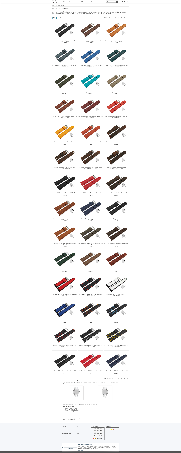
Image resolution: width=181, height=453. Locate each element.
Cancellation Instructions (66, 433)
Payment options (65, 430)
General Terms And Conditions (82, 430)
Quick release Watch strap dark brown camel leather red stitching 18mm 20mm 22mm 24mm (116, 142)
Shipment (63, 431)
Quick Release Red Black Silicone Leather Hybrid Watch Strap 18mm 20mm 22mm (65, 295)
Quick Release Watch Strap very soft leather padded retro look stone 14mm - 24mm (90, 244)
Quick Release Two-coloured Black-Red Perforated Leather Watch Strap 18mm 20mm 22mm (64, 346)
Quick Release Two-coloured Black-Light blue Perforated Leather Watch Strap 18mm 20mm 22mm (116, 320)
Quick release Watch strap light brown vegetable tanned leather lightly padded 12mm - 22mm (116, 41)
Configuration (70, 448)
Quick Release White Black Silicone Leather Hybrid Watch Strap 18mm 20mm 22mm (116, 295)
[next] (128, 17)
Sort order (59, 17)
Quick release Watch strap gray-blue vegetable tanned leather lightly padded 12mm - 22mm (64, 66)
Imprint (79, 450)
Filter (55, 17)
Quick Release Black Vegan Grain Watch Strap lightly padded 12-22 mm (64, 371)
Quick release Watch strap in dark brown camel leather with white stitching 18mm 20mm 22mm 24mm (64, 168)
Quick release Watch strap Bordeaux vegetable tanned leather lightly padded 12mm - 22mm (90, 117)
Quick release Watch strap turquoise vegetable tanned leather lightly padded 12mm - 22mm (90, 91)
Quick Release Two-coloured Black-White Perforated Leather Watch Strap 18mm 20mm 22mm (90, 346)
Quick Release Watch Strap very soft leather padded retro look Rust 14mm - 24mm (116, 269)
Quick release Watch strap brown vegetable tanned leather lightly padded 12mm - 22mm (90, 41)
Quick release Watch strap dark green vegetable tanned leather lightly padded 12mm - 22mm (116, 66)
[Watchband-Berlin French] (113, 429)
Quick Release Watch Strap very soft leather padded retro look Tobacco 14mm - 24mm (90, 269)
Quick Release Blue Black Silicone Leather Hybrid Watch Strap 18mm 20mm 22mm (65, 320)
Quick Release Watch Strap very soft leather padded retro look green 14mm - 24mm (64, 269)
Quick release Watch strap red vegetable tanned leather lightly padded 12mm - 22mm (116, 117)
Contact (63, 428)
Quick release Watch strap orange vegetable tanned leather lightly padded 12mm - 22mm (64, 142)
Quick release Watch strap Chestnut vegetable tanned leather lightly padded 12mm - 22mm (65, 117)
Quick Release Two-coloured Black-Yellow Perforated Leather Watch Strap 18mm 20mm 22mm (116, 346)
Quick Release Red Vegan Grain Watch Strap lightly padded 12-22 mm (90, 371)
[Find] (117, 2)
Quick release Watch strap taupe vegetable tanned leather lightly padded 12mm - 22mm (116, 91)
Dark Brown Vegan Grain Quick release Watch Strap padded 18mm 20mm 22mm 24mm (116, 193)
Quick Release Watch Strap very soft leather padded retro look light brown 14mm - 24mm (65, 244)
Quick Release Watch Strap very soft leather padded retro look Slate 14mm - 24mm (116, 219)
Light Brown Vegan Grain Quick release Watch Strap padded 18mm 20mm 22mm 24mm (64, 219)
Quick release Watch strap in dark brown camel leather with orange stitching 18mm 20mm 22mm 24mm (116, 168)
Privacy (82, 450)
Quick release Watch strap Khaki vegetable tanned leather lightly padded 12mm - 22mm (64, 91)
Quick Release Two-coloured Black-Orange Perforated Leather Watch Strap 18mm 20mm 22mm (90, 320)
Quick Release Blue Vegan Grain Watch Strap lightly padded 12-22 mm (116, 371)
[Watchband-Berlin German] (111, 429)
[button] (64, 32)
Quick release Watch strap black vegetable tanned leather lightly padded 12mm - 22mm (64, 41)
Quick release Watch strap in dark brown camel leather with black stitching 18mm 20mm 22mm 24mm (90, 168)
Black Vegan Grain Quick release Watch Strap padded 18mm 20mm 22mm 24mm (64, 193)
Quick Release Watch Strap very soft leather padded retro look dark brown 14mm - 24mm (116, 244)
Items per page (66, 17)
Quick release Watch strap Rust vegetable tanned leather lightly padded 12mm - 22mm (90, 142)
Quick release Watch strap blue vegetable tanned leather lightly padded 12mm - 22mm (90, 66)
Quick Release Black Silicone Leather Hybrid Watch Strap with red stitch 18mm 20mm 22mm (90, 295)
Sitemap (78, 431)
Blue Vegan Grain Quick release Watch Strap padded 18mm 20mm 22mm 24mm (90, 219)
